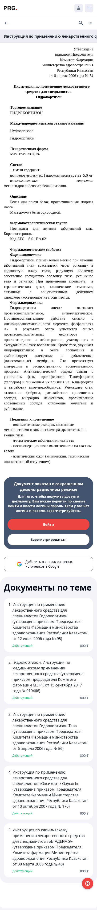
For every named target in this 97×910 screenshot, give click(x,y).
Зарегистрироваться (48, 539)
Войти (48, 524)
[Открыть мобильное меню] (89, 8)
